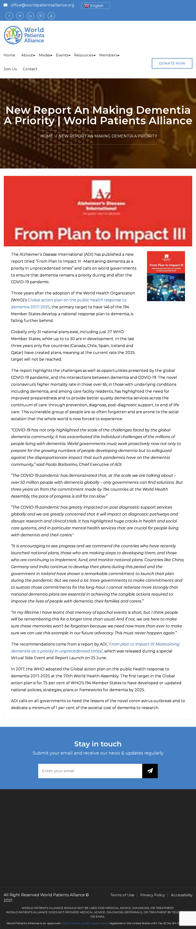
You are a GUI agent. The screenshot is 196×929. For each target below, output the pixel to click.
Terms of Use (122, 895)
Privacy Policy (152, 895)
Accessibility (181, 895)
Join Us (10, 69)
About (27, 55)
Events (62, 55)
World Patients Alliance (62, 895)
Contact (30, 69)
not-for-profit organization (90, 923)
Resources (83, 55)
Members (108, 55)
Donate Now (172, 63)
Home (9, 55)
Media (44, 55)
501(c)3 (66, 923)
